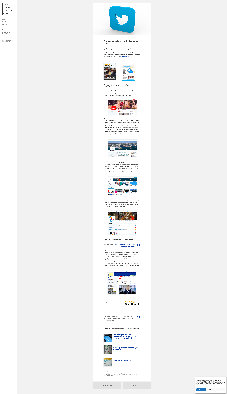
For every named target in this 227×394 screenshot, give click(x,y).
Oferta (4, 22)
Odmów (210, 389)
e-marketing (106, 373)
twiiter (108, 375)
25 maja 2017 (106, 371)
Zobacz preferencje (220, 389)
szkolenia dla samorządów (119, 374)
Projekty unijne (6, 26)
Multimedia (5, 27)
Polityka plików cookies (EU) (6, 33)
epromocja (112, 373)
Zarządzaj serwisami (199, 386)
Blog (3, 29)
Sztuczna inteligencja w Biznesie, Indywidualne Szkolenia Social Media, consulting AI (8, 9)
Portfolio (4, 21)
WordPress (8, 42)
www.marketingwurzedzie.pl (110, 305)
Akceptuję (201, 389)
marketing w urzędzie (119, 373)
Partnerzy (4, 24)
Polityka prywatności (215, 392)
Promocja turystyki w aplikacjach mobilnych (126, 348)
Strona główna (6, 19)
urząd (112, 375)
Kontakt (4, 31)
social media (110, 374)
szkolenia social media (129, 374)
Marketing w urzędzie (125, 56)
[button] (224, 378)
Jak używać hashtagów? (122, 360)
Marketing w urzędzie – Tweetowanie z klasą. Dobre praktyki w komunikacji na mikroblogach (125, 337)
